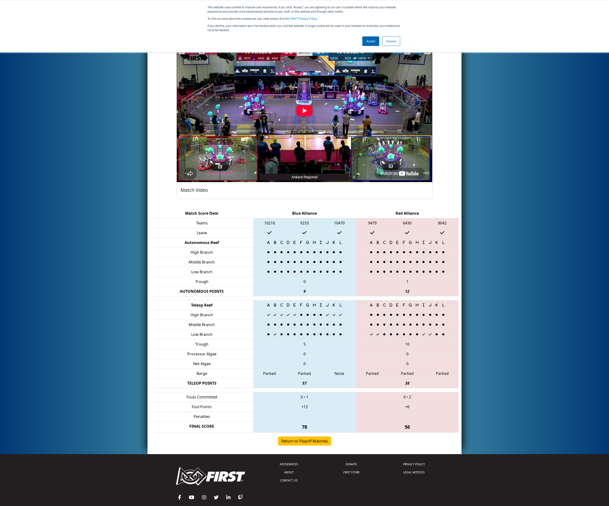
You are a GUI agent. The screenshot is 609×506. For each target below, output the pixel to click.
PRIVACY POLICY (414, 464)
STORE (351, 472)
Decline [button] (391, 41)
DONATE (351, 464)
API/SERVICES (289, 464)
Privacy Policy (303, 18)
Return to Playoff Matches (304, 441)
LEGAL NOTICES (414, 472)
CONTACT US (289, 480)
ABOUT (289, 472)
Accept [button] (370, 41)
